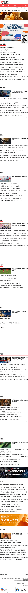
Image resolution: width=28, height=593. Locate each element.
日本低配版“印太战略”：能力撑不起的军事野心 (10, 188)
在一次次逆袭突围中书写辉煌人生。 (8, 504)
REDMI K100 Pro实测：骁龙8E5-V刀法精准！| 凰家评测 (13, 369)
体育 (1, 265)
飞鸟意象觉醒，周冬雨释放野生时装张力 (10, 39)
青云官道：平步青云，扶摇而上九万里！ (9, 511)
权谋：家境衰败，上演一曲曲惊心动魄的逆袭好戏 (11, 499)
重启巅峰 (21, 484)
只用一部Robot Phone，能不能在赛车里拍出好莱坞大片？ (13, 372)
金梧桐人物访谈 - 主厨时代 (6, 318)
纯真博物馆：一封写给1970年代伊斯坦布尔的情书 (11, 416)
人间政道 (19, 497)
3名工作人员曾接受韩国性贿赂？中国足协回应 (10, 283)
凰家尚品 (2, 530)
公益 (1, 439)
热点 (1, 44)
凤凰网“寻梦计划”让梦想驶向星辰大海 (8, 461)
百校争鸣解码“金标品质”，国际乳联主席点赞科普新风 (12, 454)
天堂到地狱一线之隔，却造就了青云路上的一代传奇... (12, 492)
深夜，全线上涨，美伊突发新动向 (7, 152)
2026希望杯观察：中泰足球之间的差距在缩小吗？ (11, 285)
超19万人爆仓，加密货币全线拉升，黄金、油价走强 (11, 148)
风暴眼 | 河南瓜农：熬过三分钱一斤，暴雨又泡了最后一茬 (13, 105)
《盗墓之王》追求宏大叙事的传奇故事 (8, 506)
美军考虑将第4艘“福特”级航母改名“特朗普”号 (10, 186)
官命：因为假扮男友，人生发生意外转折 (9, 484)
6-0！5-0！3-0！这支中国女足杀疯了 (8, 278)
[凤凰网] (5, 3)
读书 (1, 396)
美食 (1, 307)
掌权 (24, 487)
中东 (5, 10)
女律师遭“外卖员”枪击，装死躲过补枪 (8, 74)
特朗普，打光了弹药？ (5, 50)
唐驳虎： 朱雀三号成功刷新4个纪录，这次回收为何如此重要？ (14, 98)
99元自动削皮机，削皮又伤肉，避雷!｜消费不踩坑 (11, 374)
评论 (7, 8)
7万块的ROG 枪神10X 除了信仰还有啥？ (9, 367)
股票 (17, 8)
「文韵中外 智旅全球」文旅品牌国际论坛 (9, 240)
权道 (18, 504)
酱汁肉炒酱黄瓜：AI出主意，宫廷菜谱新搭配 (10, 323)
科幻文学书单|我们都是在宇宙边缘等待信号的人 (11, 412)
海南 (26, 10)
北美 (9, 10)
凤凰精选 (2, 87)
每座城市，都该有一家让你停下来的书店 (9, 409)
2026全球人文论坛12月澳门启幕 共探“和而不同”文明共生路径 (14, 449)
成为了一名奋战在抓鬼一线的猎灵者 (8, 497)
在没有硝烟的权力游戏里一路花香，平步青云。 (10, 494)
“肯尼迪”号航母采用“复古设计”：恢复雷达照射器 (11, 200)
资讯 (3, 5)
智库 (12, 8)
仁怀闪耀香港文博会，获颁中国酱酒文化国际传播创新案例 (13, 238)
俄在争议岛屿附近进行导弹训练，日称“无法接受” (11, 195)
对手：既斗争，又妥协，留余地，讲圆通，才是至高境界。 (13, 489)
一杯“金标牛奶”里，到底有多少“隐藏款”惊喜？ (10, 459)
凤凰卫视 (21, 5)
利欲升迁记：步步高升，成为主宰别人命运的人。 (11, 487)
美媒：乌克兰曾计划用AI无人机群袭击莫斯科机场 (11, 198)
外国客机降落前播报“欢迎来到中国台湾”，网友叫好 (11, 69)
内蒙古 (15, 10)
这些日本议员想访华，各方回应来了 (8, 52)
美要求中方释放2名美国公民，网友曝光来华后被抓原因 (12, 59)
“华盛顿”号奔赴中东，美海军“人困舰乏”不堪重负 (11, 183)
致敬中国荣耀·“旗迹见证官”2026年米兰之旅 (9, 243)
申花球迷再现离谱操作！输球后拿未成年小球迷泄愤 (11, 288)
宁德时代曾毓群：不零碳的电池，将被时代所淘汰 (11, 110)
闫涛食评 (2, 327)
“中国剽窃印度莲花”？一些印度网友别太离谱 (10, 54)
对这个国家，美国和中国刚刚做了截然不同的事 (10, 62)
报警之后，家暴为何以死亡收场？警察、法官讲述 (11, 115)
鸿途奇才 (21, 501)
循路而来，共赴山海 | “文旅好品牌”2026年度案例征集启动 (13, 233)
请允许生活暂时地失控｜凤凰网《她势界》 (9, 452)
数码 (22, 8)
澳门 (2, 10)
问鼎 (26, 492)
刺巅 (19, 506)
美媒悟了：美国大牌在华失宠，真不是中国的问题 (11, 67)
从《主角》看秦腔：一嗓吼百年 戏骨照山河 (9, 419)
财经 (9, 5)
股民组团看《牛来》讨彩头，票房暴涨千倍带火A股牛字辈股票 (14, 112)
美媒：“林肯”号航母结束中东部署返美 (8, 193)
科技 (15, 5)
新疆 (19, 10)
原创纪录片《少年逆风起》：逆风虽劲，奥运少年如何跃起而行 (14, 456)
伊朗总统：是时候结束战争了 (8, 47)
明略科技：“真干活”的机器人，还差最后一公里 (10, 103)
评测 (1, 354)
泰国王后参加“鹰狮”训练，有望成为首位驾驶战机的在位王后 (13, 79)
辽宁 (12, 10)
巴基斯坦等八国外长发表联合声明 (7, 57)
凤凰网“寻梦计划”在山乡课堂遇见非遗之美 (9, 464)
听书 (1, 481)
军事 (1, 173)
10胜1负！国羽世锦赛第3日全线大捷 (8, 275)
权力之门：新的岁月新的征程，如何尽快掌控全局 (11, 509)
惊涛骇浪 (24, 494)
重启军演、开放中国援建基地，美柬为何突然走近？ (11, 64)
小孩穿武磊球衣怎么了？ (5, 280)
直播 (2, 8)
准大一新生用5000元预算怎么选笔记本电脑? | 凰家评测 (12, 364)
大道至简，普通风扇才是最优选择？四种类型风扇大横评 (12, 376)
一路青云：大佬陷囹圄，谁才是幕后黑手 (9, 501)
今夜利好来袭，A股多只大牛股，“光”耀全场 (9, 160)
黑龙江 (23, 10)
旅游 (1, 220)
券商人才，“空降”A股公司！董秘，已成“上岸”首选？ (11, 150)
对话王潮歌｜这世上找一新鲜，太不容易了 (9, 407)
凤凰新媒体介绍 (3, 575)
